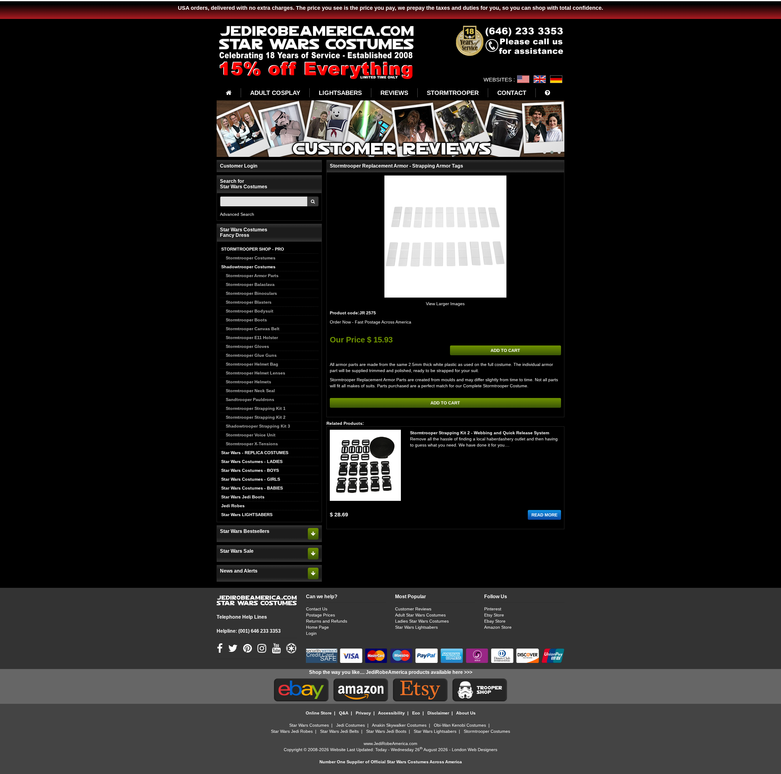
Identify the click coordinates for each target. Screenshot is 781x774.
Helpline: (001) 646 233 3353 (249, 631)
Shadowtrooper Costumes (248, 266)
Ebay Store (495, 621)
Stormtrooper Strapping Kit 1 (256, 408)
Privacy (363, 713)
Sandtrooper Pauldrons (250, 399)
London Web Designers (474, 749)
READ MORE (544, 514)
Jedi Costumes (350, 725)
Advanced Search (237, 214)
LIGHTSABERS (340, 92)
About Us (466, 713)
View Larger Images (445, 303)
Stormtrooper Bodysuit (249, 311)
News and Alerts (238, 570)
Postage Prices (320, 615)
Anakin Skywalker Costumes (399, 725)
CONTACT (511, 92)
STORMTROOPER (453, 92)
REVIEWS (394, 92)
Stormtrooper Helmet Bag (252, 364)
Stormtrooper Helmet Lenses (255, 373)
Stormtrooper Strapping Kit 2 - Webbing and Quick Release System (479, 432)
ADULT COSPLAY (275, 92)
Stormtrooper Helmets (248, 381)
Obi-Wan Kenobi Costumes (460, 725)
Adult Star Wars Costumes (420, 615)
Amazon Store (498, 627)
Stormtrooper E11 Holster (252, 337)
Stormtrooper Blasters (249, 302)
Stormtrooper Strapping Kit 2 (256, 417)
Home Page (317, 627)
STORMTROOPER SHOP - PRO (252, 249)
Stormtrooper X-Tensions (252, 443)
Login (311, 633)
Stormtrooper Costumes (250, 257)
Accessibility (391, 713)
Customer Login (238, 165)
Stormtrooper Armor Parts (252, 275)
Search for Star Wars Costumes (243, 184)
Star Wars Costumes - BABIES (252, 488)
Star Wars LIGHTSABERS (246, 514)
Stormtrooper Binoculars (251, 293)
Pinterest (492, 608)
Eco (416, 713)
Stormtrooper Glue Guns (251, 355)
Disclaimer (438, 713)
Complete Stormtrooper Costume (495, 385)
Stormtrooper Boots (246, 319)
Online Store (319, 713)
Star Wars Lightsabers (416, 627)
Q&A (343, 713)
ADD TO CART (505, 350)
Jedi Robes (233, 505)
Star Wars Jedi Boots (243, 496)
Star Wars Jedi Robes (292, 731)
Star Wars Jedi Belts (339, 731)
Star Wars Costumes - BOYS (250, 470)
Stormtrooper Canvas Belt (252, 328)
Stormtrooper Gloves (247, 346)
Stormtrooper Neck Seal (250, 390)
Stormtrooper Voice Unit (250, 434)
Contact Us (316, 608)
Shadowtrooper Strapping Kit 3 (258, 426)
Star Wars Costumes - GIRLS (250, 479)
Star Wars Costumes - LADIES (252, 461)
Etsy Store (494, 615)
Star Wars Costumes (309, 725)
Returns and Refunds (326, 621)
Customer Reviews (413, 608)
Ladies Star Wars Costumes (422, 621)
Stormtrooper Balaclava (250, 284)
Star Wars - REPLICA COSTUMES (254, 452)
